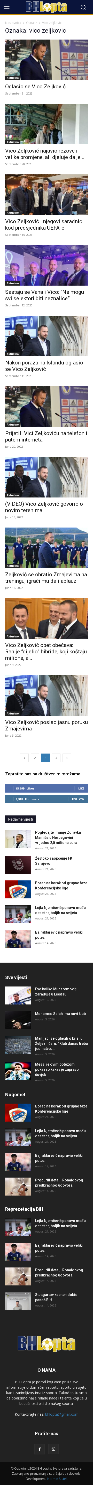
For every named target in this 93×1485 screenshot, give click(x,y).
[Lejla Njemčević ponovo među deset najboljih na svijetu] (18, 914)
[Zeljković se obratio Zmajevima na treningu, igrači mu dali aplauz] (46, 548)
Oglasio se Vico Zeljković (35, 86)
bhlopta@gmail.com (62, 1414)
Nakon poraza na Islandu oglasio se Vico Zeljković (44, 366)
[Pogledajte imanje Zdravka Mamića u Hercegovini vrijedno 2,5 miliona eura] (18, 839)
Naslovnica (13, 23)
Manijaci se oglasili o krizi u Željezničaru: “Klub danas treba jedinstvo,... (61, 1043)
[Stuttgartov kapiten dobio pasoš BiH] (18, 1301)
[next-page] (67, 758)
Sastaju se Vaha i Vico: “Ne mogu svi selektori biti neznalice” (44, 295)
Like (81, 788)
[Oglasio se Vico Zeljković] (46, 60)
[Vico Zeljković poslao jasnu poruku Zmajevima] (46, 695)
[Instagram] (53, 1449)
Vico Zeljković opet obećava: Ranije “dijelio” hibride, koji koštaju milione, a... (46, 651)
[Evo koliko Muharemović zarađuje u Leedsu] (18, 995)
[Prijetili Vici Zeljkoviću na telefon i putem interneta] (46, 406)
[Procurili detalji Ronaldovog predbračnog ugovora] (18, 1187)
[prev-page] (24, 758)
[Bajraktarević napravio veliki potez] (18, 939)
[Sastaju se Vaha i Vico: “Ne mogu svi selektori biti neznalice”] (46, 265)
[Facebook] (39, 1449)
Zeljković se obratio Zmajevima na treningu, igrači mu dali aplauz (46, 577)
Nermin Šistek (57, 1479)
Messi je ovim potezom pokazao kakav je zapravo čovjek (57, 1069)
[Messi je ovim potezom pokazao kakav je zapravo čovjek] (18, 1071)
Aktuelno (13, 78)
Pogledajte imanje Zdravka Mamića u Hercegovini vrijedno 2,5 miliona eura (58, 837)
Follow (78, 799)
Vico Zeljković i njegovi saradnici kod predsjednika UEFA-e (44, 224)
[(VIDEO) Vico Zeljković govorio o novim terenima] (46, 477)
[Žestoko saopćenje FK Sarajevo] (18, 865)
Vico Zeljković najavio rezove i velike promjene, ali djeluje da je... (44, 154)
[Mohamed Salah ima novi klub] (18, 1020)
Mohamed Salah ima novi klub (60, 1014)
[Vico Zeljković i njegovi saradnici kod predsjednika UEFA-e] (46, 194)
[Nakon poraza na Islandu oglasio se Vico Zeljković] (46, 336)
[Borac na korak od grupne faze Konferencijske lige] (18, 889)
